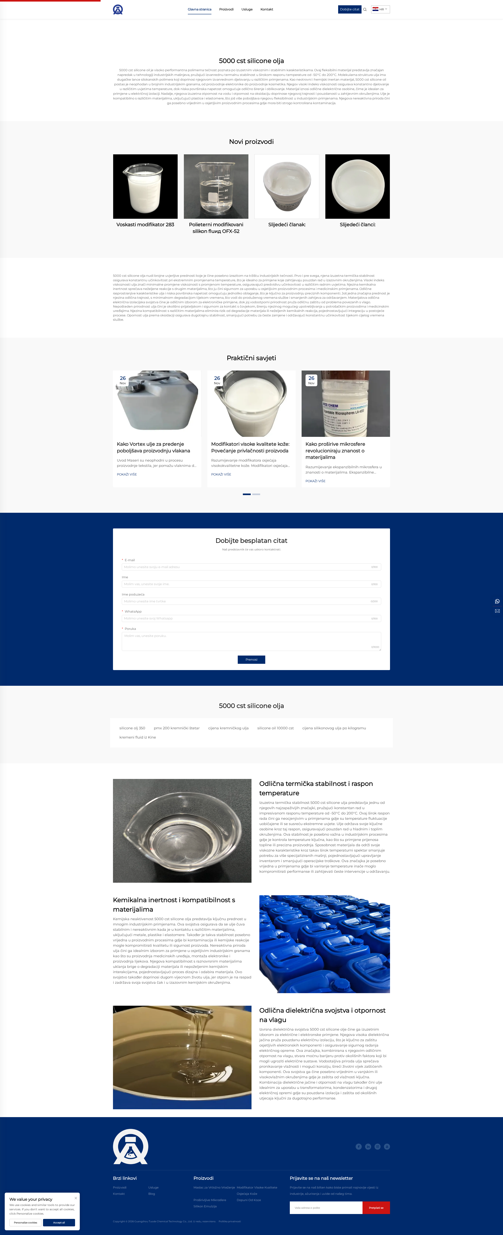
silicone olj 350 (132, 728)
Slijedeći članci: (357, 224)
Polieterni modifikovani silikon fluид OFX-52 (216, 228)
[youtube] (387, 1147)
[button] (247, 494)
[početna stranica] (118, 9)
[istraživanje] (497, 611)
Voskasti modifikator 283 (145, 224)
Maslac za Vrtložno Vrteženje (214, 1187)
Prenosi (251, 659)
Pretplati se (376, 1207)
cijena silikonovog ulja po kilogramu (334, 728)
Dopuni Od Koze (249, 1200)
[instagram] (377, 1147)
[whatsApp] (497, 601)
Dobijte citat (350, 9)
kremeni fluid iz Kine (137, 737)
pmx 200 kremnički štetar (177, 728)
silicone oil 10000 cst (275, 728)
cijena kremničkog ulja (228, 728)
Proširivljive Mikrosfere (210, 1200)
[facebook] (359, 1147)
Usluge (247, 9)
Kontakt (267, 9)
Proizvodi (226, 9)
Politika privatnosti (230, 1221)
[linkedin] (368, 1147)
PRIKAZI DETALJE (145, 186)
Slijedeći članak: (287, 224)
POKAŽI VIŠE (127, 474)
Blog (151, 1194)
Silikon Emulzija (205, 1206)
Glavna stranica (199, 9)
